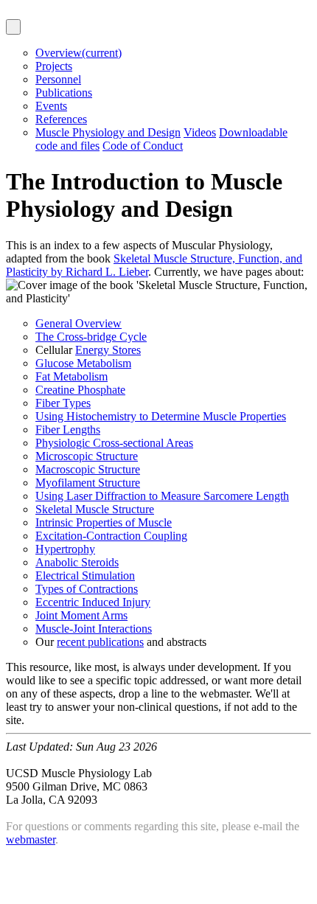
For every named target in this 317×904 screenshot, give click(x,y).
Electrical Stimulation (85, 575)
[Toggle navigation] (13, 27)
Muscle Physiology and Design (108, 132)
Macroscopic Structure (87, 469)
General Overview (78, 323)
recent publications (100, 642)
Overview (78, 52)
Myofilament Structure (87, 482)
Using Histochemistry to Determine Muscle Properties (160, 416)
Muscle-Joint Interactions (93, 628)
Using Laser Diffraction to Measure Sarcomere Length (162, 496)
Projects (53, 66)
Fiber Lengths (67, 429)
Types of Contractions (86, 589)
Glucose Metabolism (83, 363)
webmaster (30, 839)
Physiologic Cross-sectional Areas (114, 443)
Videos (200, 132)
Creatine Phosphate (80, 389)
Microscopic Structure (86, 456)
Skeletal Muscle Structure (94, 509)
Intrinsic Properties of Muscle (103, 522)
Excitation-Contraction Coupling (111, 535)
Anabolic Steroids (77, 562)
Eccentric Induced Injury (92, 602)
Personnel (58, 79)
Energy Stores (108, 350)
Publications (63, 92)
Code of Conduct (142, 145)
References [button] (61, 119)
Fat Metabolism (71, 376)
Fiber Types (63, 403)
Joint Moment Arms (81, 615)
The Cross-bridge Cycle (91, 336)
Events (51, 106)
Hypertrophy (65, 549)
